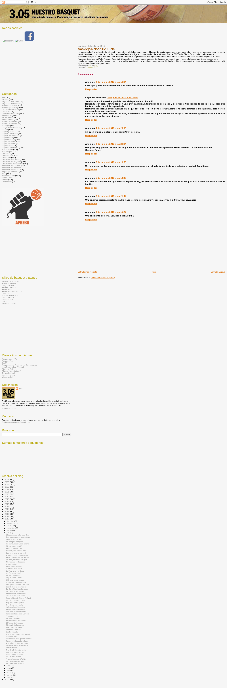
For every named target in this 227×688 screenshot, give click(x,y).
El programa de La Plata (15, 591)
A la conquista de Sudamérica (17, 555)
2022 (7, 489)
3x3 (3, 98)
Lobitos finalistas (12, 632)
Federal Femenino (9, 122)
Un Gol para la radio (13, 657)
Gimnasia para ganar (14, 569)
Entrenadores (90, 67)
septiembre (11, 528)
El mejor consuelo (12, 618)
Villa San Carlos (9, 304)
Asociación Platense (10, 281)
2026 (7, 480)
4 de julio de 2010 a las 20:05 (111, 128)
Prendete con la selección (15, 593)
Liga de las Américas (10, 136)
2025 (7, 482)
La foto (5, 130)
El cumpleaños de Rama (15, 663)
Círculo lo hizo (11, 636)
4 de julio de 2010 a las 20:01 (122, 97)
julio (8, 533)
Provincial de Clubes (10, 160)
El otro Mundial (11, 648)
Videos (5, 180)
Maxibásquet (7, 150)
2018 (7, 499)
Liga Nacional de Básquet (13, 367)
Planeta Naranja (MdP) (11, 371)
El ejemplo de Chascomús (16, 621)
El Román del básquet (14, 623)
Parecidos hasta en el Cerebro (17, 614)
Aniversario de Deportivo (15, 607)
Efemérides (7, 116)
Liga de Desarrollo (10, 134)
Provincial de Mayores (11, 162)
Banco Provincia (9, 283)
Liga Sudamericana (10, 148)
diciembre (10, 521)
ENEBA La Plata (9, 287)
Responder (91, 89)
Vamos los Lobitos (13, 575)
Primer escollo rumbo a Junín (17, 641)
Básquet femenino (9, 106)
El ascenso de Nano (13, 630)
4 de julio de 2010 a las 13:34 (111, 82)
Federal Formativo (9, 124)
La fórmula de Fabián (14, 573)
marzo (9, 673)
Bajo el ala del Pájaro (14, 578)
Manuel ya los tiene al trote (16, 551)
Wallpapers (7, 182)
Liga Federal (7, 138)
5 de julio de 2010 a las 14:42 (111, 178)
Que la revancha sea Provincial (18, 634)
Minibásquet (7, 152)
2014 (7, 509)
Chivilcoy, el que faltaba (15, 580)
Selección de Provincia (11, 168)
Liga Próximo (7, 146)
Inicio (153, 272)
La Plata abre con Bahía (15, 571)
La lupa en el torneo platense (17, 645)
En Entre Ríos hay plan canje (17, 589)
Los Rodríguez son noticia (16, 587)
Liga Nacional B (8, 144)
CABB (4, 363)
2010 (7, 519)
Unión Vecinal (8, 298)
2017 (7, 502)
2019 (7, 497)
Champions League (10, 110)
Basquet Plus (7, 361)
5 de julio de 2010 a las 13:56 (111, 162)
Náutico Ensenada (10, 296)
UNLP (4, 302)
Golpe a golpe (11, 564)
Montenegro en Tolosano (15, 562)
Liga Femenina (8, 140)
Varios (4, 178)
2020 (7, 494)
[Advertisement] (134, 36)
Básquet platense (9, 108)
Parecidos (6, 154)
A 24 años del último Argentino (17, 643)
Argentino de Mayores (11, 104)
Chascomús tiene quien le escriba (19, 639)
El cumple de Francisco (15, 625)
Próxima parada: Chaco (15, 548)
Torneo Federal (8, 176)
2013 (7, 512)
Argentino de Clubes (10, 102)
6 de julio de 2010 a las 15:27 (111, 212)
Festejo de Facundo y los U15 (17, 584)
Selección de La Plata (11, 166)
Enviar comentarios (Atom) (103, 277)
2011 (7, 516)
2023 (7, 487)
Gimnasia (6, 294)
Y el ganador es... (12, 616)
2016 (7, 504)
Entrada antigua (218, 272)
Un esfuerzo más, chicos (15, 600)
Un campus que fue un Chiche (17, 544)
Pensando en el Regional (15, 609)
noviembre (11, 523)
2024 (7, 485)
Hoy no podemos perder (15, 603)
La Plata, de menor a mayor (16, 560)
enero (9, 677)
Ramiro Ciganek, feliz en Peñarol (18, 598)
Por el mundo (7, 156)
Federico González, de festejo (17, 557)
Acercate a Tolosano (14, 627)
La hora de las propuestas (16, 582)
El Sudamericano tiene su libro (17, 535)
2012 (7, 514)
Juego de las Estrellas (11, 128)
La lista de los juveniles (14, 654)
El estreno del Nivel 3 (14, 546)
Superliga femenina (10, 172)
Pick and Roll (7, 369)
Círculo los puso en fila (14, 605)
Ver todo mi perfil (9, 409)
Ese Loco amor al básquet (16, 553)
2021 (7, 492)
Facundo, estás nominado (16, 612)
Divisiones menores (10, 114)
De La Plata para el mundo (16, 661)
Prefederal (6, 158)
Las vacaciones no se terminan (18, 537)
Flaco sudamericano (13, 566)
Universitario (7, 300)
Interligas (6, 126)
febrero (10, 675)
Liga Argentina (8, 132)
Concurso (6, 112)
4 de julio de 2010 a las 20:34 (111, 144)
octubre (10, 526)
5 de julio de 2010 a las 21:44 (111, 196)
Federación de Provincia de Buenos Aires (19, 365)
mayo (9, 668)
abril (8, 670)
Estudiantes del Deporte (12, 291)
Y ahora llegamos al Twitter (16, 659)
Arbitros (5, 100)
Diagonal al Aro (8, 285)
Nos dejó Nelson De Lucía (16, 650)
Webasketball (7, 377)
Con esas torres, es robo (15, 652)
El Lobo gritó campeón (14, 542)
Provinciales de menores (12, 164)
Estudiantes (7, 289)
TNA (4, 174)
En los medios (8, 118)
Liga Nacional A (8, 142)
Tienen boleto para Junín (15, 596)
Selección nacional (10, 170)
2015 (7, 507)
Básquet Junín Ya (9, 359)
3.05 (21, 388)
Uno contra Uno (8, 375)
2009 (7, 680)
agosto (9, 530)
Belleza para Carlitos (14, 539)
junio (9, 666)
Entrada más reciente (87, 272)
